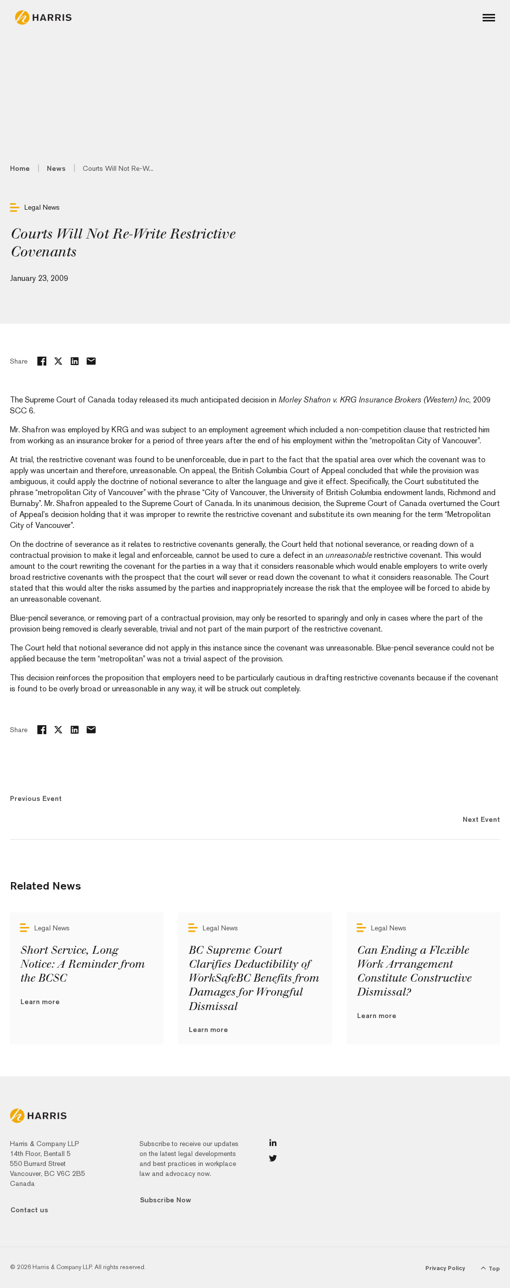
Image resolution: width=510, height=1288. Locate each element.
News (56, 168)
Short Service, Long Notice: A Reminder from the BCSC (82, 964)
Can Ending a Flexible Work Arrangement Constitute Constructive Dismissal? (414, 971)
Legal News (42, 207)
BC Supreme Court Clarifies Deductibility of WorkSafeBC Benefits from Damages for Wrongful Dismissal (253, 978)
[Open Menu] (489, 17)
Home (20, 168)
